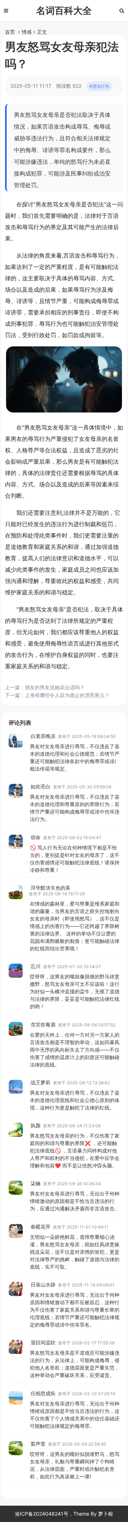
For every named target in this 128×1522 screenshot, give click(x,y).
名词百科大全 (64, 10)
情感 (27, 32)
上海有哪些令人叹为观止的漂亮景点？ (67, 695)
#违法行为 (99, 86)
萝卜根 (105, 1514)
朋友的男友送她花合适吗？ (55, 687)
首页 (10, 32)
